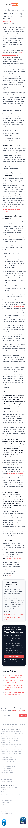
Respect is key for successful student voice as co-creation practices (13, 687)
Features (3, 789)
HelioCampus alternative (7, 777)
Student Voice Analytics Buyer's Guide (11, 794)
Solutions (3, 791)
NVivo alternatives (5, 764)
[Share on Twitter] (4, 821)
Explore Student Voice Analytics (13, 614)
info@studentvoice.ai (6, 813)
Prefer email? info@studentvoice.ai (13, 659)
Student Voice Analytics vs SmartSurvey (11, 751)
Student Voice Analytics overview (9, 787)
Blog (8, 9)
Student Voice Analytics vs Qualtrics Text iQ (12, 736)
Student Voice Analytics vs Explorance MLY (12, 731)
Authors (3, 809)
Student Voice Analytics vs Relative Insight (12, 733)
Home (3, 9)
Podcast (3, 804)
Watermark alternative (6, 774)
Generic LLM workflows (7, 768)
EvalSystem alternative (7, 781)
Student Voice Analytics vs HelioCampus (11, 749)
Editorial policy (5, 806)
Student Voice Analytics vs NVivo (9, 738)
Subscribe (23, 715)
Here (9, 575)
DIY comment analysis (6, 770)
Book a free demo (14, 656)
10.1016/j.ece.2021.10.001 (13, 558)
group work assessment (17, 306)
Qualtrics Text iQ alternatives (8, 759)
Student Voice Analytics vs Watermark (11, 747)
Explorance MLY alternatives (8, 761)
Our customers (5, 802)
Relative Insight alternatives (8, 766)
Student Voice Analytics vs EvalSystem (11, 753)
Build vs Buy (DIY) (5, 742)
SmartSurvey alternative (7, 779)
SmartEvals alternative (7, 772)
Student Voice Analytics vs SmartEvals (11, 744)
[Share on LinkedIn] (4, 824)
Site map (3, 811)
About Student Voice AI (7, 800)
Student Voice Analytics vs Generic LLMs (11, 740)
